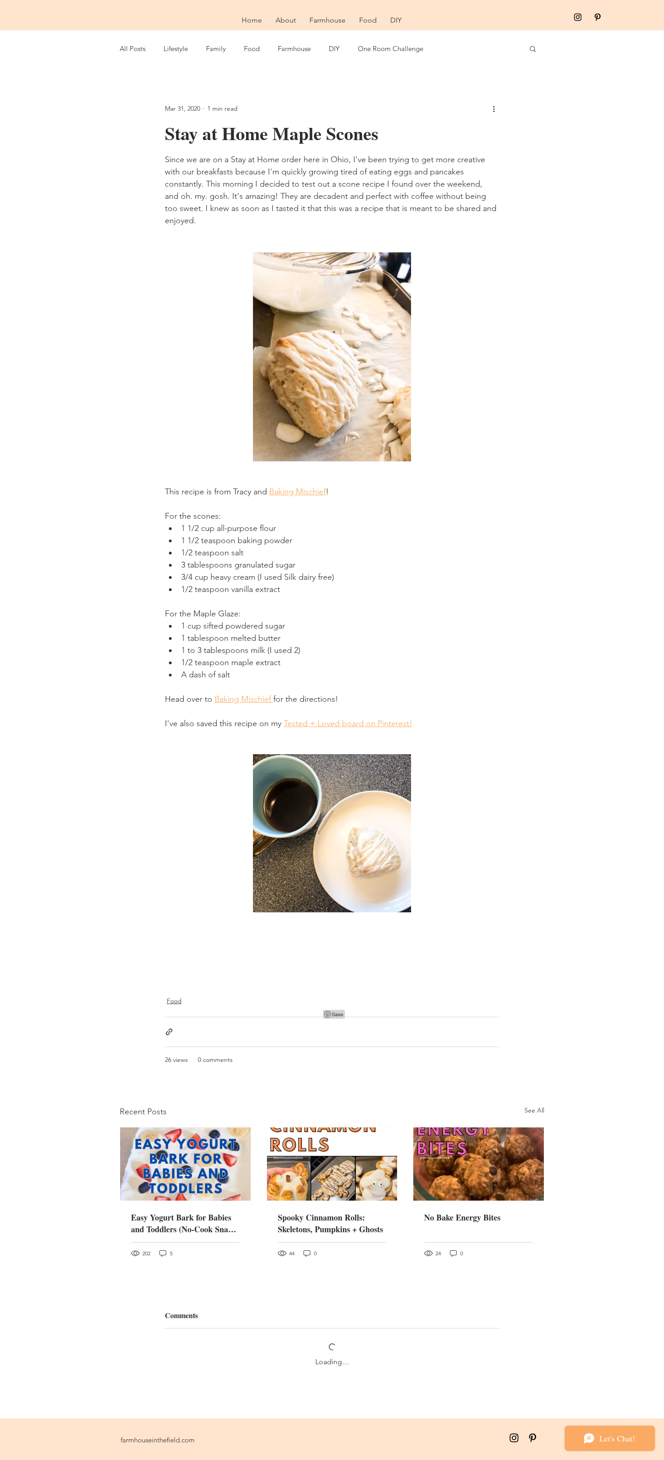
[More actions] (493, 108)
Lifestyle (176, 48)
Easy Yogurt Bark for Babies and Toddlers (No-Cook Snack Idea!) (183, 1223)
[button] (532, 48)
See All (534, 1110)
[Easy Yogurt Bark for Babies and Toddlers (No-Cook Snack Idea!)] (185, 1164)
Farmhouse (294, 48)
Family (216, 48)
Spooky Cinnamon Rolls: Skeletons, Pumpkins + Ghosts (330, 1223)
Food (252, 48)
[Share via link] (169, 1032)
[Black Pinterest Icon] (598, 17)
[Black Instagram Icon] (578, 17)
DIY (334, 48)
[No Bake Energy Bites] (478, 1164)
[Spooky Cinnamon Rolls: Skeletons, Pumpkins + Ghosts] (332, 1164)
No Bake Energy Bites (462, 1217)
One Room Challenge (390, 48)
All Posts (132, 48)
